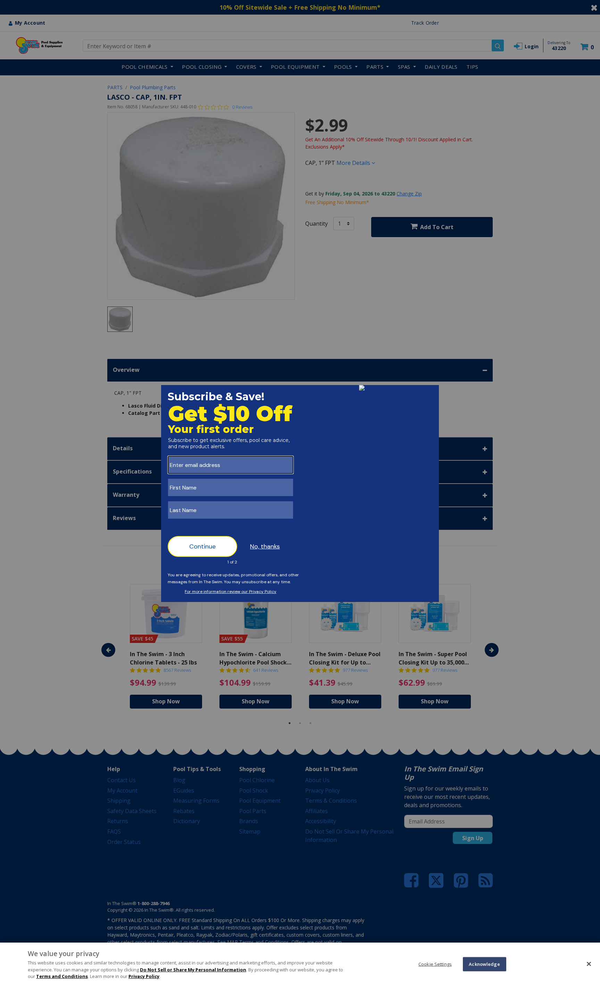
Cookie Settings (435, 964)
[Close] (589, 963)
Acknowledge (484, 964)
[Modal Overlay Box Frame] (300, 493)
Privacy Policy (143, 976)
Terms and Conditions (62, 976)
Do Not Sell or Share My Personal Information (193, 970)
